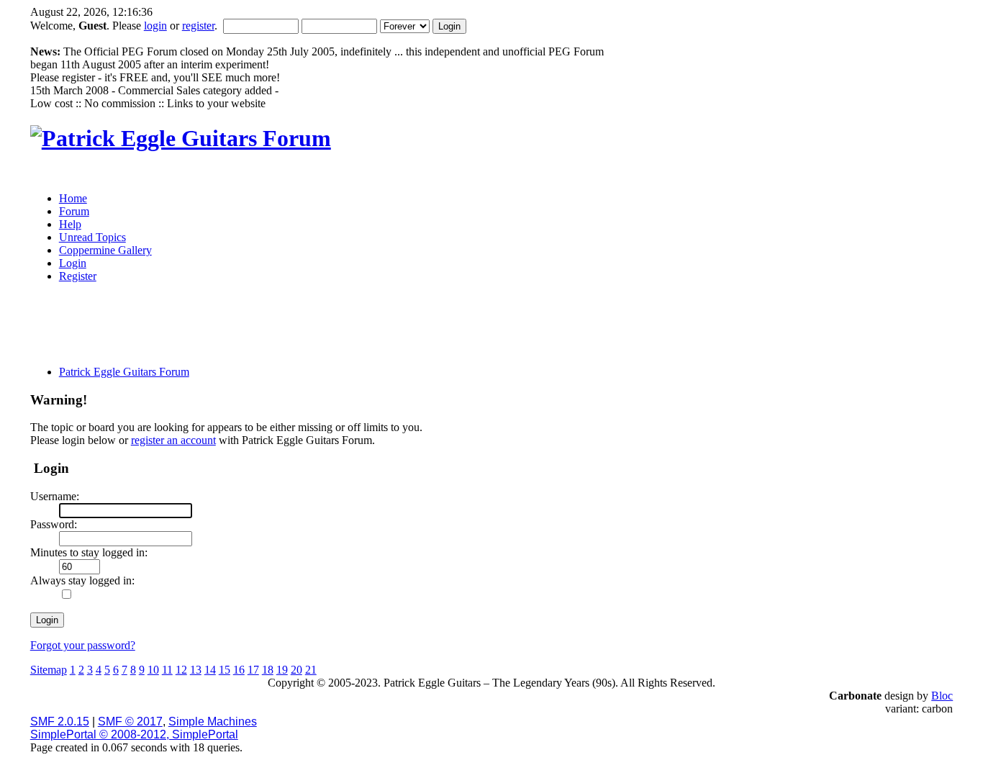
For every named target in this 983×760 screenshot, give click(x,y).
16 (239, 670)
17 (253, 670)
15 (224, 670)
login (155, 25)
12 (181, 670)
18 (267, 670)
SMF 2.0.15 (59, 721)
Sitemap (48, 670)
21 (311, 670)
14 (210, 670)
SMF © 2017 (130, 721)
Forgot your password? (82, 645)
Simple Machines (212, 721)
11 (167, 670)
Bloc (942, 695)
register (198, 25)
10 (153, 670)
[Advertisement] (375, 329)
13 (195, 670)
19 (282, 670)
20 (296, 670)
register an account (173, 440)
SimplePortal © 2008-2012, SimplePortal (134, 734)
